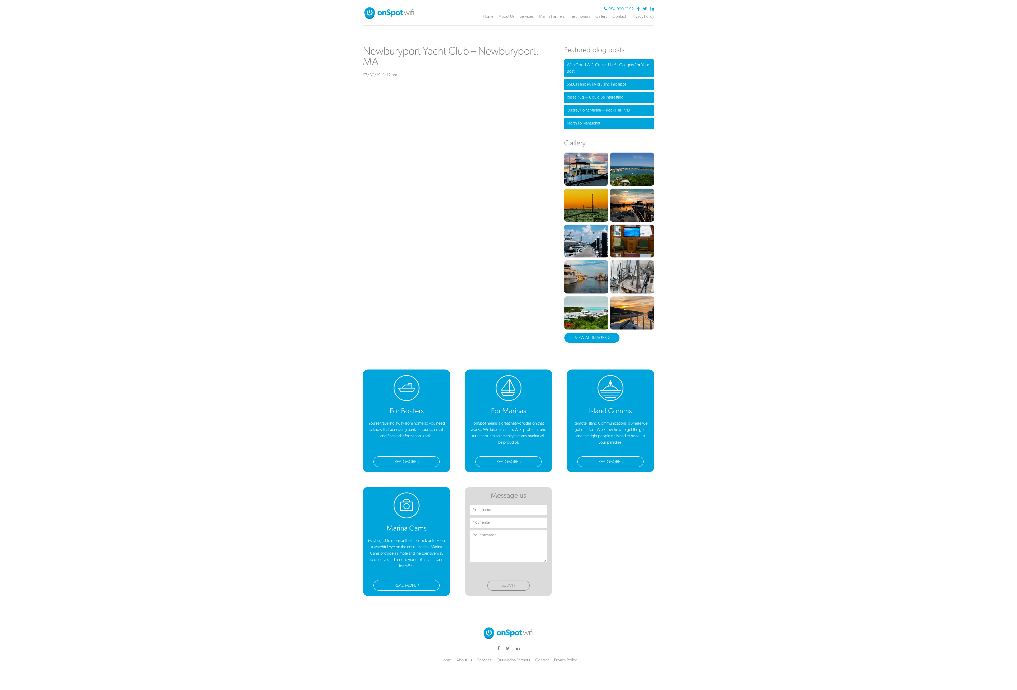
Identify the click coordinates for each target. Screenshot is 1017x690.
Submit (508, 586)
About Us (506, 17)
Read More (406, 462)
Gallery (601, 17)
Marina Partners (552, 17)
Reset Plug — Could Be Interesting (595, 97)
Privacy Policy (642, 17)
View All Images (591, 338)
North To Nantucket (583, 123)
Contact (619, 17)
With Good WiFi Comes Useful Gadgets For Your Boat (608, 68)
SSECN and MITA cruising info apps (596, 84)
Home (488, 17)
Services (527, 17)
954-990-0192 (621, 9)
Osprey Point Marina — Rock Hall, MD (598, 110)
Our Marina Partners (513, 660)
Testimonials (580, 17)
